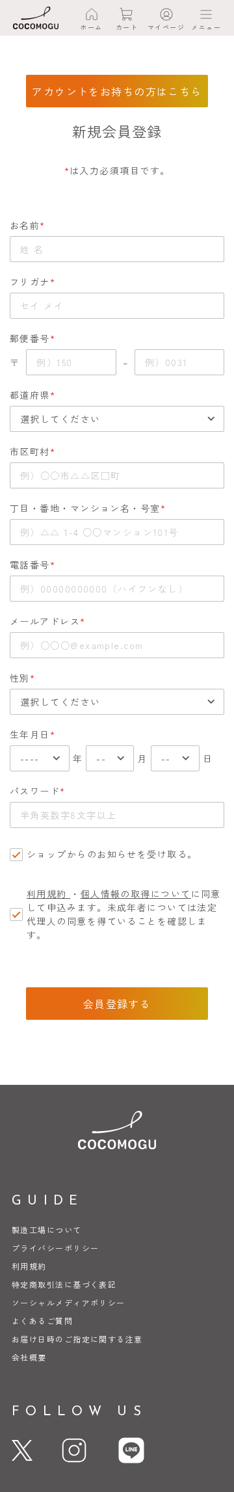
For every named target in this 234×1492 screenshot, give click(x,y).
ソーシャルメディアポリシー (68, 1302)
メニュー (206, 27)
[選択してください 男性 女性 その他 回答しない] (117, 702)
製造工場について (47, 1229)
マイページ (166, 27)
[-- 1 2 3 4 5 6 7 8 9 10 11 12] (110, 758)
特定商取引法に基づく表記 (64, 1284)
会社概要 (29, 1357)
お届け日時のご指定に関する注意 (77, 1338)
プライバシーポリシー (55, 1247)
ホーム (91, 27)
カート (127, 27)
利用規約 (47, 893)
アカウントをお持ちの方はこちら (117, 91)
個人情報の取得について (136, 893)
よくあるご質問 (42, 1320)
